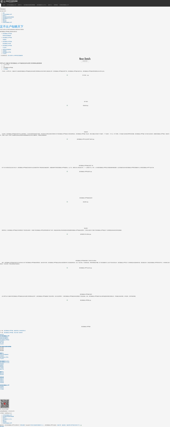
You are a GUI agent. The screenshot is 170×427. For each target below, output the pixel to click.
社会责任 (2, 343)
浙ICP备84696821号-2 (75, 425)
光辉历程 (2, 341)
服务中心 (50, 4)
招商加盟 (56, 4)
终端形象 (2, 363)
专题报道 (4, 50)
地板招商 (68, 425)
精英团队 (2, 366)
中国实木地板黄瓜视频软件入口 (36, 425)
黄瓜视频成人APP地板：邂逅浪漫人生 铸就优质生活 (15, 330)
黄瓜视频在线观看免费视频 (29, 4)
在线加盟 (2, 382)
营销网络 (2, 386)
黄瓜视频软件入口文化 (4, 362)
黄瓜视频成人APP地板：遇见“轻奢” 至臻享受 (13, 332)
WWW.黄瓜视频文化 (4, 338)
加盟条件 (2, 379)
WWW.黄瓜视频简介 (4, 337)
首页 (4, 4)
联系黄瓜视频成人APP (64, 4)
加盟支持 (2, 378)
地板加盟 (64, 425)
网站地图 (22, 425)
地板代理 (59, 425)
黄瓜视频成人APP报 (7, 52)
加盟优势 (2, 381)
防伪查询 (2, 374)
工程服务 (2, 367)
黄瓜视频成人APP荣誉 (4, 339)
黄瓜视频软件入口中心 (41, 4)
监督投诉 (2, 387)
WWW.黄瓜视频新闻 (7, 49)
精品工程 (2, 369)
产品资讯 (4, 53)
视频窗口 (2, 365)
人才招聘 (2, 389)
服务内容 (2, 373)
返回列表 (2, 334)
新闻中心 (20, 4)
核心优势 (2, 342)
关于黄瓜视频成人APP (11, 4)
